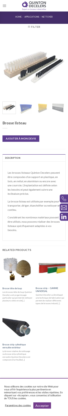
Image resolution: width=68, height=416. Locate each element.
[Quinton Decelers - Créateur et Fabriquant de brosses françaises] (34, 6)
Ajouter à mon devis (21, 138)
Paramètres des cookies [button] (18, 405)
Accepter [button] (42, 405)
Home (18, 16)
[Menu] (4, 6)
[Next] (60, 67)
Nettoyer (47, 16)
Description (12, 158)
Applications (31, 16)
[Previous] (8, 67)
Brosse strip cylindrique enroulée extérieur (14, 346)
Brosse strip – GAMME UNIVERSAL (47, 289)
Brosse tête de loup (12, 288)
